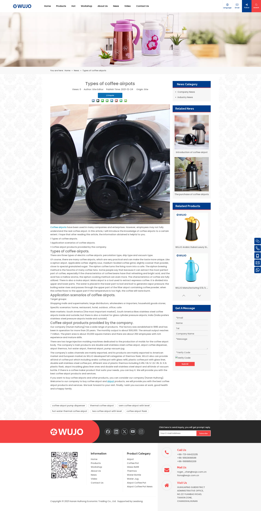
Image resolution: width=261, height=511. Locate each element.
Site (146, 89)
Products (96, 463)
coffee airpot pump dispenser (68, 405)
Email (237, 8)
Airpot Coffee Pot (136, 482)
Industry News (185, 97)
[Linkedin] (116, 431)
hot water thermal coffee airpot (69, 411)
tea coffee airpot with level (107, 411)
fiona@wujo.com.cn (188, 475)
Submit (185, 364)
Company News (186, 92)
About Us (96, 470)
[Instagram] (141, 431)
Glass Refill (133, 467)
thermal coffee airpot (102, 405)
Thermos (132, 470)
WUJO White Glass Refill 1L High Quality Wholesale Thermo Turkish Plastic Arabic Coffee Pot (191, 287)
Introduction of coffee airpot (192, 152)
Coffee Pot (133, 463)
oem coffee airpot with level (134, 405)
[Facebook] (108, 431)
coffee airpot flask (137, 411)
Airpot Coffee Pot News (140, 486)
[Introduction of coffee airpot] (192, 132)
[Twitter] (124, 431)
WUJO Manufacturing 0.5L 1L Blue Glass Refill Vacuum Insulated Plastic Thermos (191, 247)
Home (94, 459)
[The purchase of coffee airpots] (192, 174)
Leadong (138, 501)
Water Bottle (134, 474)
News (94, 474)
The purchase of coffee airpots (192, 194)
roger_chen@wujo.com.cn (191, 471)
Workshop (96, 467)
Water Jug (133, 478)
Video (94, 478)
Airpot (130, 459)
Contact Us (97, 482)
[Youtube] (133, 431)
